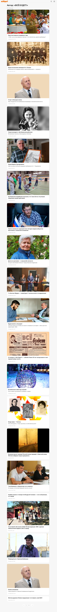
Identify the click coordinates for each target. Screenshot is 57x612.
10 (28, 605)
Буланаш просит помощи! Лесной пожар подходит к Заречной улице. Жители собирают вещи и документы (27, 455)
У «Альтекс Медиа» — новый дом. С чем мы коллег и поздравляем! (27, 293)
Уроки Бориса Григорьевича (16, 164)
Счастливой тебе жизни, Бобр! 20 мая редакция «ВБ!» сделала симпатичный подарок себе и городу (26, 527)
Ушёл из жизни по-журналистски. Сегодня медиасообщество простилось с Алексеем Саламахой (25, 229)
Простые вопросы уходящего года (18, 35)
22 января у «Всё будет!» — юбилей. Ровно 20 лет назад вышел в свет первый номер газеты (28, 358)
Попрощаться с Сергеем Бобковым (18, 559)
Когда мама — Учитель (14, 422)
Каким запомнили (13, 589)
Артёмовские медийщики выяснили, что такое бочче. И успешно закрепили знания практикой (26, 197)
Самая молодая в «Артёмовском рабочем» (20, 132)
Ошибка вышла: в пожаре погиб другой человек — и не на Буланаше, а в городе (27, 495)
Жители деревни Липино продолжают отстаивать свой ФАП (25, 598)
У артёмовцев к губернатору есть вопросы (20, 486)
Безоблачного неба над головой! (17, 389)
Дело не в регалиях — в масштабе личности (20, 261)
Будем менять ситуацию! (15, 324)
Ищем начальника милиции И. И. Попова (19, 67)
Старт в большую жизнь (15, 100)
